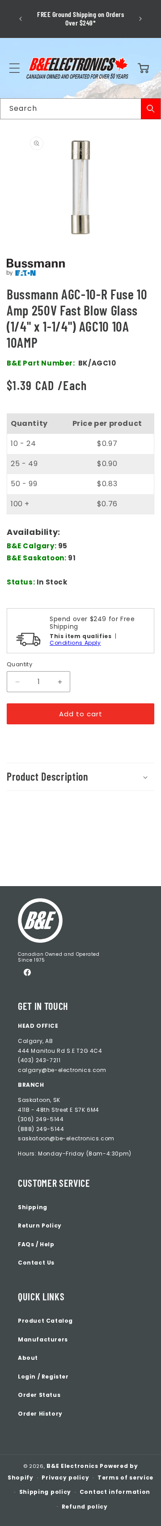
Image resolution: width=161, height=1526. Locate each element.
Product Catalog (45, 1320)
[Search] (151, 108)
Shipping (32, 1207)
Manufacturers (43, 1339)
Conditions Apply (75, 643)
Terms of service (125, 1477)
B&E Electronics (72, 1466)
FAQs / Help (36, 1244)
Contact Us (36, 1262)
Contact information (115, 1492)
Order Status (39, 1395)
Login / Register (43, 1376)
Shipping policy (45, 1492)
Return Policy (40, 1225)
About (28, 1358)
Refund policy (85, 1506)
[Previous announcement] (20, 19)
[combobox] (80, 109)
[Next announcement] (140, 19)
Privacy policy (65, 1477)
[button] (14, 68)
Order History (40, 1413)
